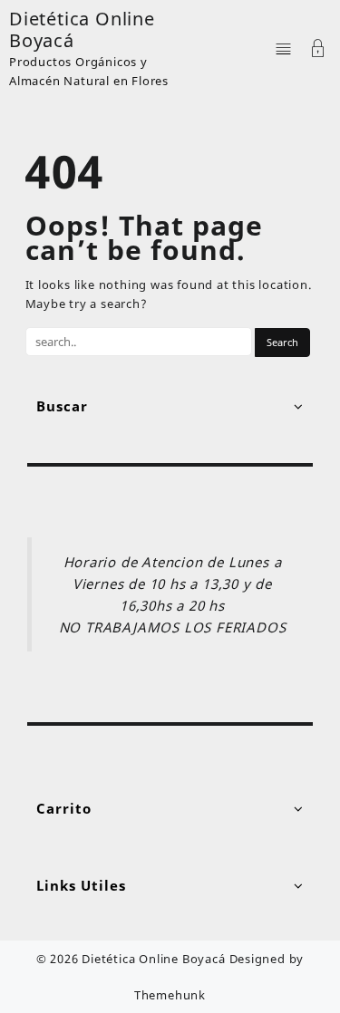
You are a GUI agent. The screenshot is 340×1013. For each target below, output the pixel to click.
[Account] (318, 50)
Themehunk (170, 995)
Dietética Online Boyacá (82, 29)
